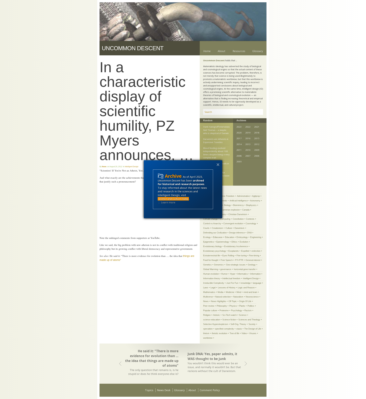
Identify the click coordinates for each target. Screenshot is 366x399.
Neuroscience (252, 296)
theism (206, 333)
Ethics (234, 242)
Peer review (208, 306)
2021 (256, 126)
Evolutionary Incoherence (236, 246)
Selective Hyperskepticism (215, 324)
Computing (225, 219)
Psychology (236, 310)
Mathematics (209, 292)
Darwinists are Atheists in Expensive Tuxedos (215, 141)
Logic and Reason (246, 287)
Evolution (244, 242)
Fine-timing (254, 255)
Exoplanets (233, 251)
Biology (227, 205)
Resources (239, 51)
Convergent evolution (233, 223)
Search (257, 112)
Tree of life (234, 333)
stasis (239, 328)
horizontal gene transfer (245, 269)
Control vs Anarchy (212, 223)
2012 (256, 144)
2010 (247, 149)
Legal (212, 287)
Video (244, 333)
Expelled (245, 251)
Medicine (230, 292)
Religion (207, 315)
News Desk (163, 390)
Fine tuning (241, 255)
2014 (239, 144)
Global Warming (210, 269)
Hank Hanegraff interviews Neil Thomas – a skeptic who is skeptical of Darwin (216, 130)
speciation (208, 328)
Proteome (224, 310)
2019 (247, 132)
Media (220, 292)
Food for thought (210, 260)
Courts (206, 228)
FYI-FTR (239, 260)
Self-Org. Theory (238, 324)
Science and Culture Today (173, 199)
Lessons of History (226, 287)
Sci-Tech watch (229, 315)
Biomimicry (238, 205)
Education (229, 237)
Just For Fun (232, 283)
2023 (239, 126)
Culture (228, 228)
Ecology (207, 237)
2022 (247, 126)
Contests (250, 219)
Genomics (219, 264)
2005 (239, 161)
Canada (245, 210)
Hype (232, 274)
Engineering (255, 237)
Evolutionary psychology (214, 251)
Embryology (242, 237)
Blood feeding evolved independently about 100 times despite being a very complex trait (216, 153)
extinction (255, 251)
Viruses (252, 333)
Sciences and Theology (249, 319)
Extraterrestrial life (211, 255)
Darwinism (239, 228)
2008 (239, 155)
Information (255, 274)
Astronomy (255, 200)
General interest (252, 260)
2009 (256, 149)
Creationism (217, 228)
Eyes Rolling (228, 255)
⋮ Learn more (166, 202)
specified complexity (224, 328)
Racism (248, 310)
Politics (250, 306)
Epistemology (222, 242)
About (221, 51)
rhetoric (216, 315)
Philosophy (222, 306)
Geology (252, 264)
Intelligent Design (131, 167)
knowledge (246, 283)
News (104, 167)
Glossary (257, 51)
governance (225, 269)
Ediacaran (217, 237)
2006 (256, 155)
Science (242, 315)
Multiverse (208, 296)
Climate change (210, 219)
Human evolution (211, 274)
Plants (242, 306)
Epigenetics (208, 242)
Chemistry (221, 214)
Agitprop (256, 196)
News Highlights (218, 301)
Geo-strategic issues (235, 264)
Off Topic (232, 301)
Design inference (237, 232)
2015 (256, 138)
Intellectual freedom (231, 278)
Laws (205, 287)
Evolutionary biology (212, 246)
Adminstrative (243, 196)
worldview (207, 338)
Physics (233, 306)
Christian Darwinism (237, 214)
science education (211, 319)
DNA (249, 232)
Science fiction (229, 319)
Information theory (211, 278)
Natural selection (223, 296)
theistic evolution (219, 333)
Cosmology (250, 223)
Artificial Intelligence (238, 200)
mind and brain (250, 292)
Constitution (238, 219)
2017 (239, 138)
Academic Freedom (225, 196)
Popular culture (210, 310)
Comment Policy (210, 390)
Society (251, 324)
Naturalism (238, 296)
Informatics (242, 274)
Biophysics (251, 205)
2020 (239, 132)
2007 (247, 155)
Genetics (207, 264)
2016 (247, 138)
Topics (149, 390)
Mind (238, 292)
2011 (239, 149)
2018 (256, 132)
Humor (224, 274)
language (257, 283)
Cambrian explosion (230, 210)
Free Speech (227, 260)
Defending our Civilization (215, 232)
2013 (247, 144)
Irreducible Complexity (213, 283)
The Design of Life (252, 328)
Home (207, 51)
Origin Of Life (245, 301)
